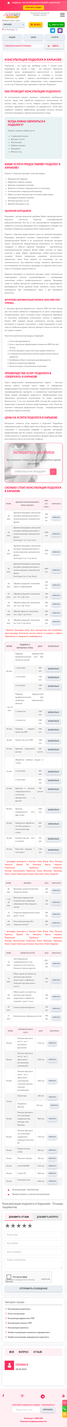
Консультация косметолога (19, 1309)
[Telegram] (43, 1398)
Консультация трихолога (18, 1328)
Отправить (48, 1410)
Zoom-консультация (16, 1314)
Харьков (8, 25)
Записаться (56, 517)
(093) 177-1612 (57, 25)
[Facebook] (3, 1396)
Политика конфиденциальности (33, 1421)
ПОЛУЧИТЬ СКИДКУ (33, 8)
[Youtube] (63, 1396)
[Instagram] (22, 1396)
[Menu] (62, 14)
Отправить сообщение (33, 1288)
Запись (37, 25)
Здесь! (55, 46)
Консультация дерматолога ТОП (21, 1318)
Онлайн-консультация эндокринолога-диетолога (28, 1337)
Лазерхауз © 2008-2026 (33, 1418)
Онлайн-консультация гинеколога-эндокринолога (29, 1332)
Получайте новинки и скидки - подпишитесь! (33, 1405)
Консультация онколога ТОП (20, 1323)
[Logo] (16, 15)
